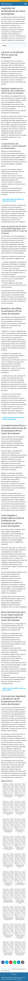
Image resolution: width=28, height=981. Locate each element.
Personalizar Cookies (11, 979)
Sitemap (20, 979)
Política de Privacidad (6, 977)
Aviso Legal (15, 977)
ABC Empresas (6, 4)
